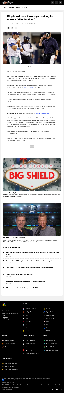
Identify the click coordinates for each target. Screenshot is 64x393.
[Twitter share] (12, 28)
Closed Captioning (15, 378)
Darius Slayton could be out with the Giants (19, 274)
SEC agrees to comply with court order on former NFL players (25, 281)
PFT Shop (24, 7)
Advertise (4, 378)
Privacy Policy (46, 378)
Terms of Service (23, 380)
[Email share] (15, 28)
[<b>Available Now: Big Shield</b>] (32, 174)
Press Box (34, 378)
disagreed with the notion (42, 113)
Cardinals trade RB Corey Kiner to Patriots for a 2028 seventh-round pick (29, 261)
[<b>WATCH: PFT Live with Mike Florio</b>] (32, 219)
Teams (4, 7)
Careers (8, 378)
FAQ (21, 378)
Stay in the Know (6, 311)
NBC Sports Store (27, 378)
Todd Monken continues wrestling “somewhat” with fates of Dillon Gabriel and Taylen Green (33, 253)
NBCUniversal (11, 382)
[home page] (7, 2)
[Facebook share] (8, 28)
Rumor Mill (11, 7)
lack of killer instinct (29, 87)
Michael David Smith (11, 263)
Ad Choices (39, 378)
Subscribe (5, 318)
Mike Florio (8, 256)
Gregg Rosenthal (12, 24)
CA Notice (16, 380)
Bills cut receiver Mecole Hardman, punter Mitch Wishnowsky (25, 288)
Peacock (18, 7)
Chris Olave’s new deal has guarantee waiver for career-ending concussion (29, 268)
